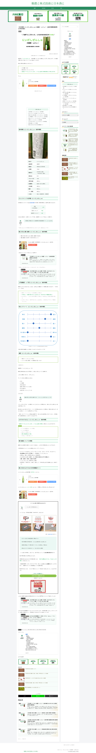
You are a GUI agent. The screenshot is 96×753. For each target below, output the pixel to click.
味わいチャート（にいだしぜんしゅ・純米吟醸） (37, 118)
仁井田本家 (30, 629)
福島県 (41, 629)
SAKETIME (32, 202)
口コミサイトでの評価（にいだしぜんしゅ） (37, 113)
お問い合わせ (76, 749)
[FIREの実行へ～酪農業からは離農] (18, 16)
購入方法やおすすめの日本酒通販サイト (36, 124)
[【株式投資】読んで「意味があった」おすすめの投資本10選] (58, 16)
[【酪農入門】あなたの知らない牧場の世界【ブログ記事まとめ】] (38, 16)
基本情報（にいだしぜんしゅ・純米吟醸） (36, 111)
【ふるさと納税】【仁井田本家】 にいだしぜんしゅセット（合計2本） (41, 242)
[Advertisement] (38, 99)
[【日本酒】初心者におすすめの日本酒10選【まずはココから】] (78, 16)
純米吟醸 (44, 629)
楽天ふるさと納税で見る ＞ (33, 494)
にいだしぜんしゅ (25, 629)
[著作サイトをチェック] (26, 653)
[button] (51, 696)
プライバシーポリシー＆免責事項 (68, 749)
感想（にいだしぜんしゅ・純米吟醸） (35, 119)
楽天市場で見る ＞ (42, 85)
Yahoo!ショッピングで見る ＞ (52, 85)
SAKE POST (50, 534)
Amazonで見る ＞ (32, 85)
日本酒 (20, 629)
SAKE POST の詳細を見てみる (38, 575)
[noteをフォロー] (27, 653)
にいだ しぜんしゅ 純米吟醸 (33, 81)
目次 (36, 109)
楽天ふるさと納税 (36, 629)
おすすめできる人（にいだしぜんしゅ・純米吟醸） (38, 121)
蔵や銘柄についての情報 (33, 123)
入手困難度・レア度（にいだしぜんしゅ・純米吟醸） (38, 116)
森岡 (27, 634)
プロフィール (59, 749)
